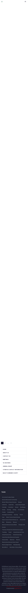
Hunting (16, 514)
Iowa (3, 517)
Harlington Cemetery (7, 514)
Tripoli (9, 532)
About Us (6, 452)
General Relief (7, 466)
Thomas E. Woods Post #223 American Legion (12, 529)
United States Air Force (18, 532)
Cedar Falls (11, 504)
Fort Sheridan (21, 509)
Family (3, 509)
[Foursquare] (14, 558)
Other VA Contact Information (13, 469)
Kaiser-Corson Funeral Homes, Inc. (10, 519)
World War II (5, 547)
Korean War (22, 519)
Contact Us (6, 456)
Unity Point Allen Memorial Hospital (10, 537)
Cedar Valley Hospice (20, 504)
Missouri (15, 522)
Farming (9, 509)
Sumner (4, 527)
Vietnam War (5, 539)
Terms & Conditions (10, 586)
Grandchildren (10, 512)
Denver (16, 507)
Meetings (6, 459)
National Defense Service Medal (9, 524)
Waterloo (12, 539)
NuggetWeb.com (18, 588)
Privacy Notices (18, 586)
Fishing (14, 509)
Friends (4, 512)
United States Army (6, 534)
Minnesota (8, 522)
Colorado (4, 507)
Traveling (4, 532)
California (4, 504)
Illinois (21, 514)
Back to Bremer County (10, 473)
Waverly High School (7, 544)
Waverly (18, 539)
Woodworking (16, 544)
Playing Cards (22, 524)
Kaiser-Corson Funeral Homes (13, 517)
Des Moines (22, 507)
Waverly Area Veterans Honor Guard (10, 542)
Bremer (20, 502)
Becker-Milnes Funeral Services (9, 502)
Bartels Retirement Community (9, 499)
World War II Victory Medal (16, 547)
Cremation (10, 507)
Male (3, 522)
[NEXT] (14, 443)
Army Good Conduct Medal (8, 497)
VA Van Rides (6, 462)
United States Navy (17, 534)
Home (19, 3)
